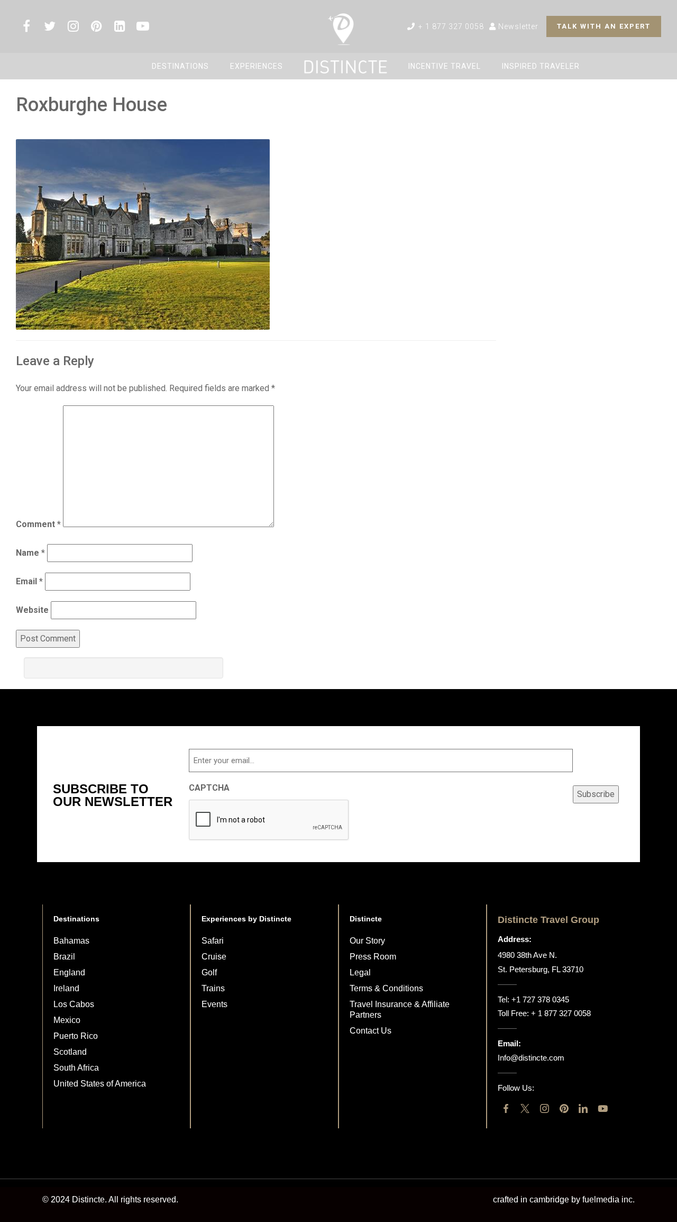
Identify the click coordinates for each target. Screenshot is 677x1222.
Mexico (66, 1020)
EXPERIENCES (256, 66)
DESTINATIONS (180, 66)
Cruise (214, 956)
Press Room (373, 956)
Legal (360, 972)
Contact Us (370, 1030)
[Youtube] (602, 1108)
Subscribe (596, 794)
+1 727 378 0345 (540, 999)
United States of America (99, 1083)
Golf (209, 972)
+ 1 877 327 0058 (450, 26)
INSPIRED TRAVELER (541, 66)
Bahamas (71, 940)
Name (30, 553)
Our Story (367, 940)
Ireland (66, 988)
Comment (38, 524)
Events (214, 1004)
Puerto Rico (75, 1035)
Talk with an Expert (604, 26)
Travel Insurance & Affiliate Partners (400, 1009)
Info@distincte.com (531, 1057)
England (69, 972)
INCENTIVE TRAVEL (444, 66)
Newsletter (517, 26)
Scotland (70, 1051)
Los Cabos (73, 1004)
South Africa (76, 1067)
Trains (213, 988)
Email (29, 581)
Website (32, 610)
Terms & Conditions (386, 988)
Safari (213, 940)
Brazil (64, 956)
